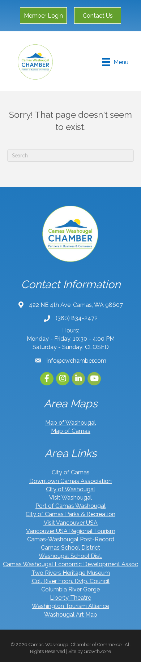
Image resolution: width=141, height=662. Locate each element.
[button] (43, 15)
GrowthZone (97, 651)
